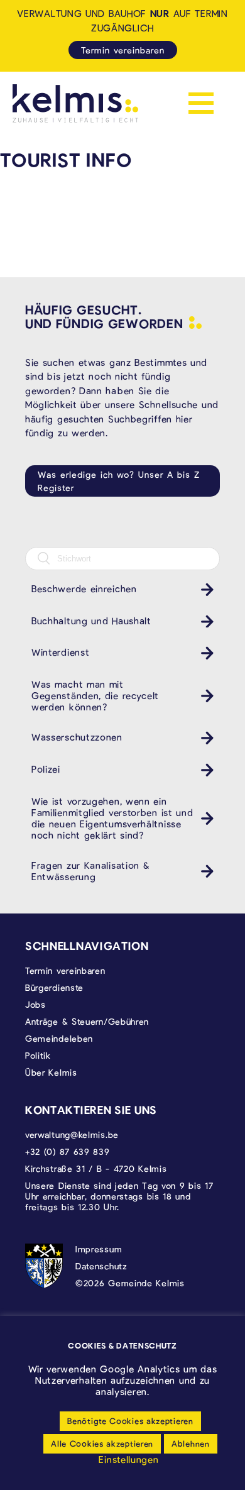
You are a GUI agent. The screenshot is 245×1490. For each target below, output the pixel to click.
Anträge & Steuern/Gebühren (87, 1021)
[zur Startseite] (75, 103)
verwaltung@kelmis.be (72, 1134)
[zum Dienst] (204, 589)
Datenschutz (101, 1266)
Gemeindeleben (59, 1038)
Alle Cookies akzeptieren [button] (102, 1443)
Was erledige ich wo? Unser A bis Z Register (119, 481)
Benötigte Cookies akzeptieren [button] (130, 1421)
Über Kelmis (51, 1072)
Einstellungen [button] (128, 1459)
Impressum (98, 1249)
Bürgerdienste (54, 987)
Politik (38, 1055)
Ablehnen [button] (191, 1443)
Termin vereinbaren (123, 50)
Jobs (35, 1004)
